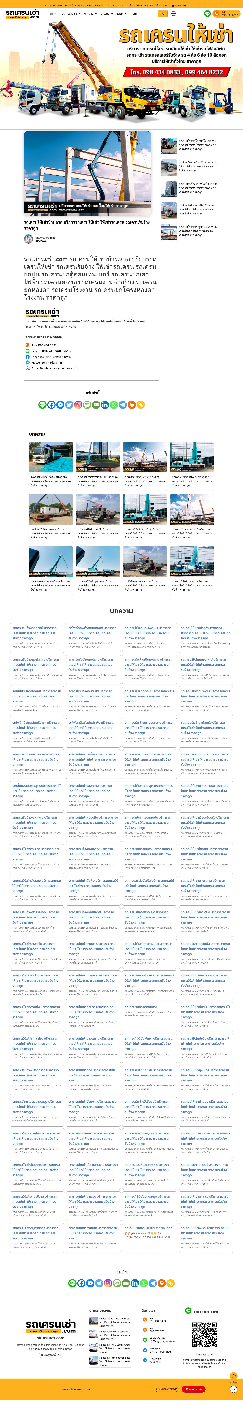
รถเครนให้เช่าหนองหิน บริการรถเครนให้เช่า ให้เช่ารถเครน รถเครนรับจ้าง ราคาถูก (93, 822)
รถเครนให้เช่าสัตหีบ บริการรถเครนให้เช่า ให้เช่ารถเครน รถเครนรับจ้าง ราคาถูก (93, 885)
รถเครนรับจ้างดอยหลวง (141, 1006)
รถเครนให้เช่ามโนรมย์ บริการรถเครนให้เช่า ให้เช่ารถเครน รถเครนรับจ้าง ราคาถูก (36, 885)
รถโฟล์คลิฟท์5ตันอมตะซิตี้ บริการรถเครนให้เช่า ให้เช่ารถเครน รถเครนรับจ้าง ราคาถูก (92, 633)
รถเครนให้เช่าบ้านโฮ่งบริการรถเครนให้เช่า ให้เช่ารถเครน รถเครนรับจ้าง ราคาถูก (36, 1138)
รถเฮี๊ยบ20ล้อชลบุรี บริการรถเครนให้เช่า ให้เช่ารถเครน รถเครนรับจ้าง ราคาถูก (36, 791)
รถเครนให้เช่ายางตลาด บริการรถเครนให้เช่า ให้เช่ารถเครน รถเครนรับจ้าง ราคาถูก (203, 885)
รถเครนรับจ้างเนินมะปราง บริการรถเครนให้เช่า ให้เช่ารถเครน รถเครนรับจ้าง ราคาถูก (148, 664)
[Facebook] (51, 405)
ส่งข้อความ (155, 1362)
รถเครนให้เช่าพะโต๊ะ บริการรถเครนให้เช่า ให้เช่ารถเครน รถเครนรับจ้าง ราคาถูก (205, 1233)
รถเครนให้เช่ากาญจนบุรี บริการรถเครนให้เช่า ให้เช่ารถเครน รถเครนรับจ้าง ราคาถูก (147, 1138)
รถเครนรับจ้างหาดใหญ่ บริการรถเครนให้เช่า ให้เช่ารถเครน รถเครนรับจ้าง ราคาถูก (34, 822)
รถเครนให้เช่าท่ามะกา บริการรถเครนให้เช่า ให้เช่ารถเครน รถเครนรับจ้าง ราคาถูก (36, 854)
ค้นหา (134, 14)
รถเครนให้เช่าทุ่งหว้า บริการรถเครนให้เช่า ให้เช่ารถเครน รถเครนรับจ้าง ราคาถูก (92, 1012)
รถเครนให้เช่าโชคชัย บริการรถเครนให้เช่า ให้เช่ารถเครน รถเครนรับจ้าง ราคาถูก (204, 854)
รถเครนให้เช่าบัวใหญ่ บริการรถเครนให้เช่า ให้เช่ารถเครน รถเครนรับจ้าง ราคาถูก (93, 1106)
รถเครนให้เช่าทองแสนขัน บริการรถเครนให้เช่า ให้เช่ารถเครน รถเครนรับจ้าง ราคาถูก (148, 822)
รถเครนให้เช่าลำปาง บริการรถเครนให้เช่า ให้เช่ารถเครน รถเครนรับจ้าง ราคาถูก (35, 980)
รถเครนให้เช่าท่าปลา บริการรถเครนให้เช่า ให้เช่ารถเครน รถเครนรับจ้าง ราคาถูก (92, 948)
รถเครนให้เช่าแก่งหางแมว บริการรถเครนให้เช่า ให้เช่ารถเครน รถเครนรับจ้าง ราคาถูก (148, 948)
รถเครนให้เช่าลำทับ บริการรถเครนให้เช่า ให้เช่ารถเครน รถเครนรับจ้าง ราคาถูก (115, 1361)
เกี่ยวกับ (105, 14)
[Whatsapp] (114, 405)
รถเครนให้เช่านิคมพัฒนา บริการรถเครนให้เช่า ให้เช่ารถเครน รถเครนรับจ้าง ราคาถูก (148, 633)
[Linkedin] (105, 405)
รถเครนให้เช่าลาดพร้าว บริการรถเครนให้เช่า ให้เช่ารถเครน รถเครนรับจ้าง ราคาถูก (51, 585)
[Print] (132, 405)
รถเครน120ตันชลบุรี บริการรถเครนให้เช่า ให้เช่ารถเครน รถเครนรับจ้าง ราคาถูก (98, 533)
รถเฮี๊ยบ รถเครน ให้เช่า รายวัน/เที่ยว (148, 1228)
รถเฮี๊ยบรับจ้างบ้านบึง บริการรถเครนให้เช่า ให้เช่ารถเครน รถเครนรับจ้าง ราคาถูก (197, 209)
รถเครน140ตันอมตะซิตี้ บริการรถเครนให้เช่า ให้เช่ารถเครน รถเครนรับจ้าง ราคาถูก (147, 1170)
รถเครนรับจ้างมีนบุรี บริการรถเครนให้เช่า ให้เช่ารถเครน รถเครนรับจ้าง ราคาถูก (204, 1170)
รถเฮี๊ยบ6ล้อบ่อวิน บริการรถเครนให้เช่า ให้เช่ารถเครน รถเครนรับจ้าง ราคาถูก (198, 166)
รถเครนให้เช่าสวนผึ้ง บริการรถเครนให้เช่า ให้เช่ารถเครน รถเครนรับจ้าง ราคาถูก (36, 1012)
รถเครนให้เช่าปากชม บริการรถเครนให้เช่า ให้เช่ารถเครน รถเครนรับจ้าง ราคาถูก (204, 791)
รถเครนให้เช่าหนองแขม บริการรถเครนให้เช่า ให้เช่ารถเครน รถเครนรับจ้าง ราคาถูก (98, 481)
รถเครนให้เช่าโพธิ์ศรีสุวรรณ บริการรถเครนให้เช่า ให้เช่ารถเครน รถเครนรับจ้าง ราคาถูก (92, 759)
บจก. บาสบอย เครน (160, 1351)
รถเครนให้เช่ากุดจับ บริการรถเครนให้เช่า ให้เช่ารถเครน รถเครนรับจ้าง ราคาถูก (149, 696)
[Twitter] (69, 405)
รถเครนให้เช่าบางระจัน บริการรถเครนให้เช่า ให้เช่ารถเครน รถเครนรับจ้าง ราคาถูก (34, 948)
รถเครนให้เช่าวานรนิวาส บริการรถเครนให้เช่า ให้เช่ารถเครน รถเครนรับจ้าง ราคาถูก (34, 1201)
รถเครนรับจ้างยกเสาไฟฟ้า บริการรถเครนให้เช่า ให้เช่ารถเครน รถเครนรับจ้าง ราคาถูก (198, 188)
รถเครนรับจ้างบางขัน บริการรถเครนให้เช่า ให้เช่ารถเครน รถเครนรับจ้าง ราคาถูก (205, 696)
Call (223, 12)
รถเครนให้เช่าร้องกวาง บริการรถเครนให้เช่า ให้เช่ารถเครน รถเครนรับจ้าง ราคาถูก (90, 791)
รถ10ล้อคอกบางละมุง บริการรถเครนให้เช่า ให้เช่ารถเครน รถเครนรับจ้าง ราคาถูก (145, 585)
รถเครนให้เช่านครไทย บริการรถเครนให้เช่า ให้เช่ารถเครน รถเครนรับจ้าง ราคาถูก (149, 759)
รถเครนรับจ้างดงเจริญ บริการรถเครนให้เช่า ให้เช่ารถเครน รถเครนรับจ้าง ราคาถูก (91, 854)
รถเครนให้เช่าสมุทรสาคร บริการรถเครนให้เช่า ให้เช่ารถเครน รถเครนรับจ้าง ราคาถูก (35, 1233)
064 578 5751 (158, 1331)
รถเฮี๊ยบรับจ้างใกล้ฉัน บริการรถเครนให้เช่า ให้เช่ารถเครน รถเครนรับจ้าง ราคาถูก (36, 696)
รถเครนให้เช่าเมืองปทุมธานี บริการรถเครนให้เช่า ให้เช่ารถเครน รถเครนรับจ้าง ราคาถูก (93, 1170)
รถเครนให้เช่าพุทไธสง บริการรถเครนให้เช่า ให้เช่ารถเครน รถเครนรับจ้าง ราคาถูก (98, 585)
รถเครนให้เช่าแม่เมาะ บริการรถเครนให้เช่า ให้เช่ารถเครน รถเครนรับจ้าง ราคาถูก (192, 481)
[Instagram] (78, 405)
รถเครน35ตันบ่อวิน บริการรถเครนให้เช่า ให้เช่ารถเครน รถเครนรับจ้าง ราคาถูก (205, 1043)
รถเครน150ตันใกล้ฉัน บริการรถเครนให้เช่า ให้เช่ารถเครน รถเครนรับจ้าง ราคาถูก (51, 481)
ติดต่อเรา (233, 1382)
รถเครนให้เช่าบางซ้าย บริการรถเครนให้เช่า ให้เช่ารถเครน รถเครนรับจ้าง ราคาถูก (205, 1138)
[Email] (96, 405)
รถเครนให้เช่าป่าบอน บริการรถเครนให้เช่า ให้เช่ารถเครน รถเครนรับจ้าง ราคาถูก (204, 1106)
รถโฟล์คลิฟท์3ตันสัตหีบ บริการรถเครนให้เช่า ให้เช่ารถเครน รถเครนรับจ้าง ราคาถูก (91, 727)
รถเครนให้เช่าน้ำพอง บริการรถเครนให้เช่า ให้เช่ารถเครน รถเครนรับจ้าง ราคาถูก (92, 1201)
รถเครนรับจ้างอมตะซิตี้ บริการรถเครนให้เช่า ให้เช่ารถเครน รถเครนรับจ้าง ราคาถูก (90, 696)
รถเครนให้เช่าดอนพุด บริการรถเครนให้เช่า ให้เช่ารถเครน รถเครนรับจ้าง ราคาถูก (149, 791)
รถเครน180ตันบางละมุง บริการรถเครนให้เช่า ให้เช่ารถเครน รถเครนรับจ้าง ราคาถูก (147, 1201)
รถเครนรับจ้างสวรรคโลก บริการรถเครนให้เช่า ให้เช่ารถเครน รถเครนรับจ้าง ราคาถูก (35, 917)
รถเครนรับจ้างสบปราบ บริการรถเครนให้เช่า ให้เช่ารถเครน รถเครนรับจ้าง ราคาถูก (91, 664)
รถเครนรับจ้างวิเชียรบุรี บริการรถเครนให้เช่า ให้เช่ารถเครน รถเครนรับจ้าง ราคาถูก (147, 1106)
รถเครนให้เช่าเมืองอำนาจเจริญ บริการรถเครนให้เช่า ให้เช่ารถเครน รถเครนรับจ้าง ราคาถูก (206, 633)
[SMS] (87, 405)
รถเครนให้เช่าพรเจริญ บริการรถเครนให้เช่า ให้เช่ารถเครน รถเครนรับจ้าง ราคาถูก (145, 533)
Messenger (155, 1358)
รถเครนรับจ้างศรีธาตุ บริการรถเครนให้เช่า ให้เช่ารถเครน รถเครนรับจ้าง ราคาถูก (114, 1335)
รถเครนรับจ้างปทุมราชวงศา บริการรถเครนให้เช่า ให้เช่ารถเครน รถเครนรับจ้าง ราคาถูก (204, 759)
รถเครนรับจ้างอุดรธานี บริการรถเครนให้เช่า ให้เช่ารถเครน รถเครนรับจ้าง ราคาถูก (192, 533)
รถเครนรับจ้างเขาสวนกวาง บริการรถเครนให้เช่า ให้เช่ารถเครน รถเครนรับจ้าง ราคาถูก (149, 727)
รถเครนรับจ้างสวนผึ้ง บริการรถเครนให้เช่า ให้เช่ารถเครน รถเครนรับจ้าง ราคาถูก (205, 948)
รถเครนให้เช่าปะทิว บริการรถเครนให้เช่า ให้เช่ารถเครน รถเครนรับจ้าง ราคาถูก (145, 481)
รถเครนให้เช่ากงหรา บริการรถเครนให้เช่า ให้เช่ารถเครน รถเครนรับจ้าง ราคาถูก (192, 585)
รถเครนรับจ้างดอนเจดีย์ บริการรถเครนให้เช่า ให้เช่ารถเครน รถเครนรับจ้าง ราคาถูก (91, 917)
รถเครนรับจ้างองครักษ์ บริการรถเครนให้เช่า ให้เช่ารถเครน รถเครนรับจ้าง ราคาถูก (34, 633)
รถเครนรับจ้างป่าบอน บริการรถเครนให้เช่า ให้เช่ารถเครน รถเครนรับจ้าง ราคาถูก (149, 980)
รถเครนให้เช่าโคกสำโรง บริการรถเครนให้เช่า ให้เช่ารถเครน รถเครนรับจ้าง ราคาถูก (197, 145)
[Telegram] (123, 405)
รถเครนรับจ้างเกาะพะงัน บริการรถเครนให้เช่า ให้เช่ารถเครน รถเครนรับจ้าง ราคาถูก (91, 1138)
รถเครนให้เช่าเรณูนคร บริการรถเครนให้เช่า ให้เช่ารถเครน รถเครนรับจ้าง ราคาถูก (198, 231)
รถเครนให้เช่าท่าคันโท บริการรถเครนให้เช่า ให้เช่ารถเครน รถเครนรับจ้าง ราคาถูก (93, 1233)
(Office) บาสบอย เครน (162, 1341)
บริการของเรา (69, 14)
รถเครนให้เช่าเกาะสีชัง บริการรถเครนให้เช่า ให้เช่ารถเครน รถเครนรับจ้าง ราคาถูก (205, 917)
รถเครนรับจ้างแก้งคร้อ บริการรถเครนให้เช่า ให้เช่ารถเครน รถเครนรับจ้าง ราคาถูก (203, 727)
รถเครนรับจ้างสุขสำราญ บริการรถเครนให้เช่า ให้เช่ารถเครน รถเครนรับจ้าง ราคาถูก (35, 664)
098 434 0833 (230, 15)
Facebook (155, 1348)
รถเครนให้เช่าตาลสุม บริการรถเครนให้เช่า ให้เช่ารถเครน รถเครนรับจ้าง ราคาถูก (204, 1201)
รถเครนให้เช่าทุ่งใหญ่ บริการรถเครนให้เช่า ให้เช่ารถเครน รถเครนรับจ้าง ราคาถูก (205, 1075)
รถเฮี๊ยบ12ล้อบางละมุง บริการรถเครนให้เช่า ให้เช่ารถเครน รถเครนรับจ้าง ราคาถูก (114, 1322)
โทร (151, 1318)
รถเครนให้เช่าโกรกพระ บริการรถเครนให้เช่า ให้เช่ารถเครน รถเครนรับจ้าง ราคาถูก (93, 980)
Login (120, 14)
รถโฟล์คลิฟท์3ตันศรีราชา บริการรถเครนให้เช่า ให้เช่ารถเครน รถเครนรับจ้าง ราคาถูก (36, 727)
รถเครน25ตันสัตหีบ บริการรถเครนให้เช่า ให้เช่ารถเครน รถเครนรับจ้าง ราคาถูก (149, 885)
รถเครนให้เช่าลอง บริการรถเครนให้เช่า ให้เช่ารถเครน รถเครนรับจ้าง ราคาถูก (92, 1075)
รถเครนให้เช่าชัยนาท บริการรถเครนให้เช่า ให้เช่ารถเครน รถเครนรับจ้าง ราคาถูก (148, 1075)
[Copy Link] (141, 405)
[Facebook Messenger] (60, 405)
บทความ (88, 14)
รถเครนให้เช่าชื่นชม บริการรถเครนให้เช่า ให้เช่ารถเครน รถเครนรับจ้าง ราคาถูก (205, 1012)
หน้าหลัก (53, 14)
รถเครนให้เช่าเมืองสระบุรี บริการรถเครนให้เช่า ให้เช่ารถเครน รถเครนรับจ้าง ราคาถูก (204, 980)
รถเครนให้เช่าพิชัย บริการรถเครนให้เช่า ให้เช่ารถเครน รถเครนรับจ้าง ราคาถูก (115, 1348)
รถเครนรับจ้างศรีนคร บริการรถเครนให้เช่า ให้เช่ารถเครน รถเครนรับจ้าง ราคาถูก (36, 759)
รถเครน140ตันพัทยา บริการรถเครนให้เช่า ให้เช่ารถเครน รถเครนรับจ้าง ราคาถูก (148, 1043)
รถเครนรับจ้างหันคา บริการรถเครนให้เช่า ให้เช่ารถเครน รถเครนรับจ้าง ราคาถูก (148, 854)
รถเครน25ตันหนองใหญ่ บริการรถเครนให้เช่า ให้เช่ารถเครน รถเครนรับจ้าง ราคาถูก (203, 664)
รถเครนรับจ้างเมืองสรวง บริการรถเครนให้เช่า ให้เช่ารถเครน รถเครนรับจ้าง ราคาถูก (35, 1075)
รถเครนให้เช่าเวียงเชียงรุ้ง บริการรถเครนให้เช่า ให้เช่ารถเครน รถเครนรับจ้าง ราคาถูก (205, 822)
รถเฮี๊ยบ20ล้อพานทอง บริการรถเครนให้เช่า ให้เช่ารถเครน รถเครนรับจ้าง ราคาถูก (51, 533)
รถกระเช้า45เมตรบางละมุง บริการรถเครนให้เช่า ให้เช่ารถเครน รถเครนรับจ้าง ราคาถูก (36, 1106)
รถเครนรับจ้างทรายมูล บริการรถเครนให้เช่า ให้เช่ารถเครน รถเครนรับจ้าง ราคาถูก (147, 917)
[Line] (42, 405)
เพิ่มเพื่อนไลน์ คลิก (158, 1338)
